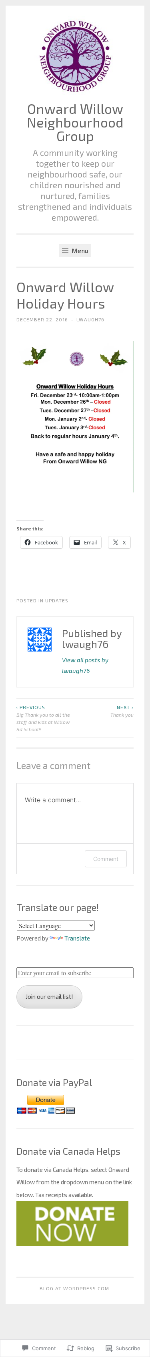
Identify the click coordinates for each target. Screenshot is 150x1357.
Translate (77, 938)
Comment (105, 858)
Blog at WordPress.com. (75, 1288)
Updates (56, 600)
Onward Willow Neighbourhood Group (75, 122)
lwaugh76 (90, 319)
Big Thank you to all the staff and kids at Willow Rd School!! (43, 718)
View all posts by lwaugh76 (85, 665)
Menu (79, 250)
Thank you (122, 710)
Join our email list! (49, 996)
